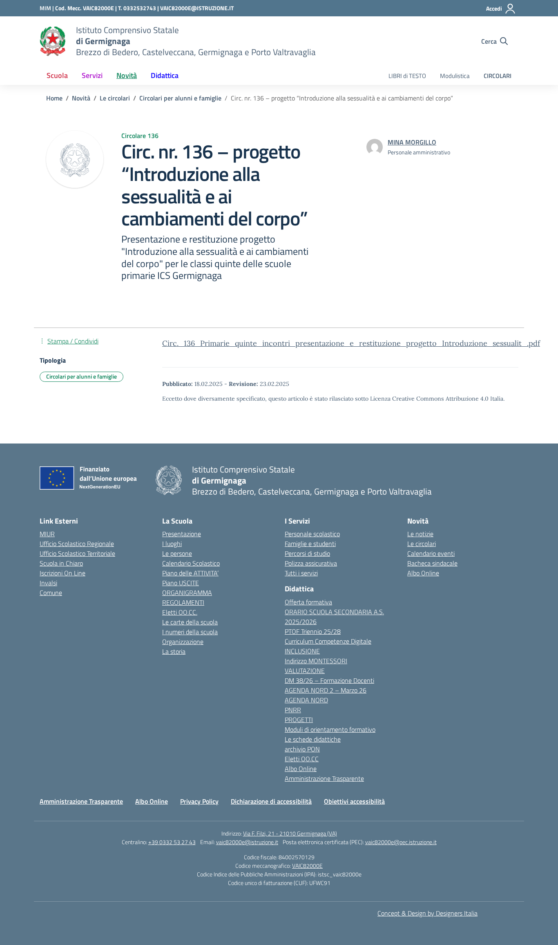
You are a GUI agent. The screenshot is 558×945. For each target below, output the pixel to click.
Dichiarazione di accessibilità (271, 801)
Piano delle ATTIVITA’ (190, 573)
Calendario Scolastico (191, 563)
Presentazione (181, 534)
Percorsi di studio (307, 553)
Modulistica (455, 75)
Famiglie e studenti (310, 543)
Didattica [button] (165, 75)
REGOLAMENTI (183, 602)
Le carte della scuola (190, 622)
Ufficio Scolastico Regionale (77, 543)
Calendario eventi (431, 553)
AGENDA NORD (306, 700)
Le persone (177, 553)
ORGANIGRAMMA (187, 592)
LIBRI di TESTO (407, 75)
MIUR (47, 534)
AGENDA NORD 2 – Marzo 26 (325, 690)
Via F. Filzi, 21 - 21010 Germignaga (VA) (290, 833)
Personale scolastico (312, 534)
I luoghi (172, 543)
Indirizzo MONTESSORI (316, 661)
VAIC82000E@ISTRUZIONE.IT (197, 8)
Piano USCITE (180, 583)
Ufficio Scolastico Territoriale (77, 553)
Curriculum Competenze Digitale (328, 641)
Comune (51, 592)
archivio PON (302, 749)
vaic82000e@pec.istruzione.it (401, 842)
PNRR (293, 710)
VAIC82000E (307, 865)
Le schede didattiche (313, 739)
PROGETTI (299, 719)
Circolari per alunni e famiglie (81, 376)
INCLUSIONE (302, 651)
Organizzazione (182, 641)
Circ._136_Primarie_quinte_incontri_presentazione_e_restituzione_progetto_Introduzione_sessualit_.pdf (351, 343)
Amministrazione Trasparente (324, 778)
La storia (173, 651)
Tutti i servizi (301, 573)
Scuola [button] (57, 75)
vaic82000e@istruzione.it (247, 842)
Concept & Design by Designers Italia (427, 913)
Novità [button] (126, 75)
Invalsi (48, 583)
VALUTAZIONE (305, 670)
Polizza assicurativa (311, 563)
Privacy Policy (199, 801)
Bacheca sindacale (432, 563)
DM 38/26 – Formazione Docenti (329, 680)
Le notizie (420, 534)
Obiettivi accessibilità (354, 801)
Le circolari (421, 543)
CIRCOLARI (497, 75)
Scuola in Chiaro (61, 563)
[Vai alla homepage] (53, 41)
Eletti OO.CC (302, 759)
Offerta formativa (308, 602)
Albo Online (301, 768)
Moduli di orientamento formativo (330, 729)
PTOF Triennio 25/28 (313, 631)
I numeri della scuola (190, 632)
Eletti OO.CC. (179, 612)
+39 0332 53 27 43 (172, 842)
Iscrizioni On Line (62, 573)
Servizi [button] (92, 75)
